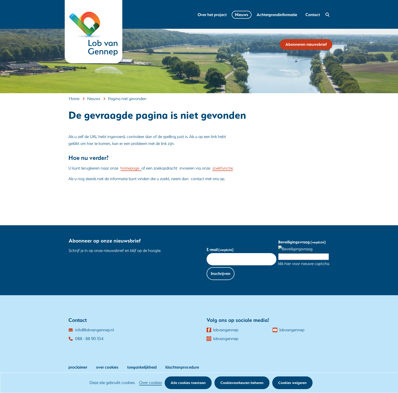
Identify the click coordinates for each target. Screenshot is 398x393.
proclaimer (77, 367)
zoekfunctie (222, 168)
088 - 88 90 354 (89, 338)
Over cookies (150, 382)
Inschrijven (220, 273)
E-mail (220, 249)
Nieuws (241, 14)
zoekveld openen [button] (327, 14)
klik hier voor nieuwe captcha (303, 263)
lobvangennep (225, 330)
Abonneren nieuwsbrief (306, 44)
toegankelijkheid (142, 367)
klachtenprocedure (182, 367)
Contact (312, 14)
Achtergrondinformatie (277, 14)
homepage (130, 168)
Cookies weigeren (292, 383)
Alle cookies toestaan (188, 383)
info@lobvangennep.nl (94, 329)
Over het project (212, 14)
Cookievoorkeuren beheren (241, 383)
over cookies (107, 367)
